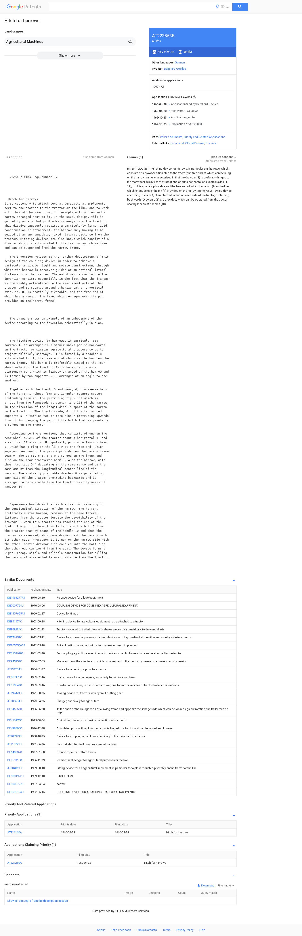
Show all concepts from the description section (37, 900)
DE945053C (14, 709)
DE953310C (14, 760)
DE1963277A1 (16, 597)
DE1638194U (15, 792)
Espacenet (177, 143)
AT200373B (14, 736)
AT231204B (14, 669)
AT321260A (14, 832)
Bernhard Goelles (175, 68)
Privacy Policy (184, 930)
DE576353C (14, 637)
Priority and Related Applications (204, 137)
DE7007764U (15, 605)
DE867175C (14, 677)
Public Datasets (147, 930)
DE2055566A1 (16, 645)
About (101, 930)
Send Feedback (121, 930)
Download (207, 885)
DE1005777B (15, 784)
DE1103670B (15, 653)
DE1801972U (15, 776)
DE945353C (14, 661)
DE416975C (14, 720)
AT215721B (14, 744)
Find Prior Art (165, 51)
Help (202, 930)
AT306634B (14, 701)
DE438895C (14, 728)
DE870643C (14, 685)
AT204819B (14, 768)
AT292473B (14, 693)
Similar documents (170, 137)
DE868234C (14, 629)
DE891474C (14, 621)
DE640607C (14, 752)
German (180, 62)
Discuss (211, 143)
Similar (187, 51)
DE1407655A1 (16, 613)
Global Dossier (194, 143)
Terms (166, 930)
